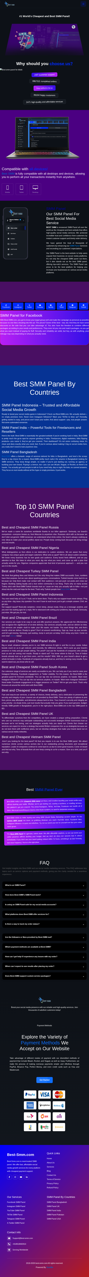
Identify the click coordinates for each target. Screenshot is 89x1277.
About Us (50, 1163)
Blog (49, 1171)
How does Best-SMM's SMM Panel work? (23, 895)
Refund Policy (52, 1188)
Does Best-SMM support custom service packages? (28, 976)
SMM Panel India (54, 1210)
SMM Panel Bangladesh (57, 1202)
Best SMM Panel (16, 834)
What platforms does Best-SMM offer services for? (27, 914)
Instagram (18, 307)
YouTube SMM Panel (16, 1210)
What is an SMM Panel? (15, 885)
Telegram (72, 307)
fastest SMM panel (14, 820)
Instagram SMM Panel (16, 1206)
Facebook (6, 307)
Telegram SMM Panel (16, 1219)
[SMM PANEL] (42, 141)
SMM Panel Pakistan (55, 1215)
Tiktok (61, 307)
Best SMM (8, 173)
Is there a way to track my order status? (22, 924)
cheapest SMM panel (32, 801)
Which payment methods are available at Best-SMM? (28, 947)
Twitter (29, 307)
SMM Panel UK (53, 1206)
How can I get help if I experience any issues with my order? (31, 957)
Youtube (40, 307)
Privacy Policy (53, 1183)
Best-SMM (6, 456)
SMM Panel (75, 246)
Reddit (83, 307)
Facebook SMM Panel (16, 1202)
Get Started (44, 1080)
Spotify (50, 307)
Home (49, 1159)
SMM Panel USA (54, 1219)
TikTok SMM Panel (14, 1215)
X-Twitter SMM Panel (15, 1223)
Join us (13, 636)
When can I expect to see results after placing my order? (29, 966)
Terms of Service (53, 1179)
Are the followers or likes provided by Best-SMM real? (28, 937)
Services (50, 1167)
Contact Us (51, 1175)
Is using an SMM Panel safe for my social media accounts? (30, 905)
